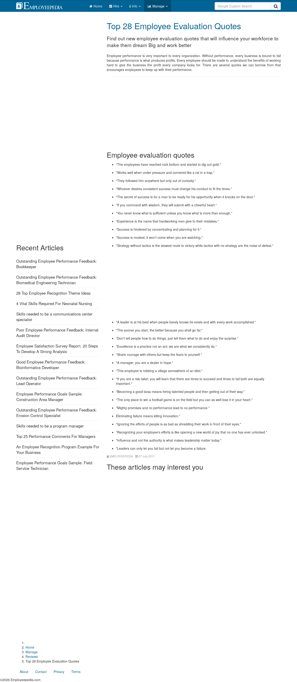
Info (135, 6)
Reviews (32, 656)
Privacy (59, 671)
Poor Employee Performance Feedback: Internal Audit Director (57, 332)
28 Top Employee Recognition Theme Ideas (53, 293)
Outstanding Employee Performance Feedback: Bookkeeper (56, 263)
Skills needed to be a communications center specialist (54, 316)
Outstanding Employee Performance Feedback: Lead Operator (56, 380)
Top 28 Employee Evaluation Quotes (174, 26)
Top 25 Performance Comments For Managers (55, 436)
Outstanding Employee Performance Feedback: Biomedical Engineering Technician (56, 279)
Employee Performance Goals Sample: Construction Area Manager (49, 396)
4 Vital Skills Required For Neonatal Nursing (54, 303)
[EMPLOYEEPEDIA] (43, 5)
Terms (76, 671)
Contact (41, 671)
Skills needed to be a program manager (50, 426)
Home (98, 6)
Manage (158, 6)
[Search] (276, 6)
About (24, 671)
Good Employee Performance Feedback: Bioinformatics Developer (50, 364)
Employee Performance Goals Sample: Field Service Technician (54, 465)
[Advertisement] (194, 113)
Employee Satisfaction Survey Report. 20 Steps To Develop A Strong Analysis (57, 348)
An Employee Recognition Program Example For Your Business (57, 449)
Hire (116, 6)
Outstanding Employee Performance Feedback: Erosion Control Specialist (56, 412)
